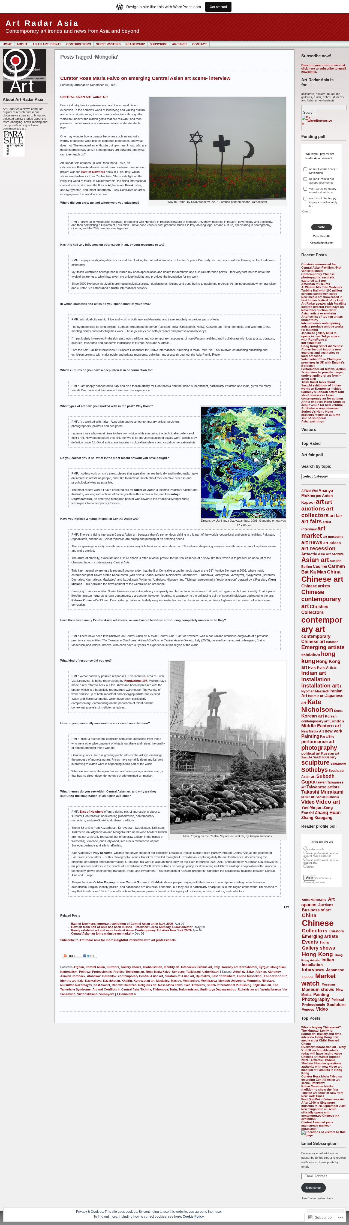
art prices (332, 543)
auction (335, 561)
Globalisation (152, 967)
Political (338, 1000)
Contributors (78, 44)
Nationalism (68, 971)
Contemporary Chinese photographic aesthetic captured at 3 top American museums (318, 279)
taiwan (321, 782)
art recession (318, 548)
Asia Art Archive (331, 554)
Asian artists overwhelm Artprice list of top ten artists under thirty (322, 317)
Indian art (313, 673)
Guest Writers (108, 44)
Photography (316, 999)
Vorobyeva (106, 994)
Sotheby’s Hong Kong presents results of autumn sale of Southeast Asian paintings (320, 416)
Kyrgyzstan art (144, 980)
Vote (321, 227)
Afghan (78, 967)
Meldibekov (191, 980)
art (320, 501)
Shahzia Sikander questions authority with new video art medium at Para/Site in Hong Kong (321, 1068)
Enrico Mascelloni (249, 976)
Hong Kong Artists (322, 667)
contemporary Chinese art (315, 639)
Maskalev (162, 980)
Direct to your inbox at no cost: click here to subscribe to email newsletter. (323, 68)
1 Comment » (126, 994)
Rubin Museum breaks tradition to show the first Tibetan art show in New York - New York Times (323, 1091)
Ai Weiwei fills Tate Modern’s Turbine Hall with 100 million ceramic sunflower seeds (321, 290)
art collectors (317, 511)
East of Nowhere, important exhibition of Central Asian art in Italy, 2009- (123, 923)
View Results (321, 236)
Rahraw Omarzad (124, 985)
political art (310, 753)
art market (313, 532)
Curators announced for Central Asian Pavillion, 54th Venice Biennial (321, 267)
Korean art (312, 716)
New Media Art (312, 731)
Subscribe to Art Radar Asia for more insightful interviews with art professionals (118, 940)
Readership (135, 44)
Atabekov (94, 976)
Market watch (318, 979)
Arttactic (309, 554)
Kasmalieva (93, 980)
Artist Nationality (314, 899)
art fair (336, 516)
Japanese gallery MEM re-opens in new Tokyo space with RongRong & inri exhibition (320, 337)
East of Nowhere (93, 171)
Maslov (176, 980)
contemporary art (321, 624)
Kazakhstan (111, 980)
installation (315, 679)
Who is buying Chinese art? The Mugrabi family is (321, 1029)
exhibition (310, 654)
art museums (333, 537)
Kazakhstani (248, 967)
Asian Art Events (46, 44)
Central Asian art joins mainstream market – (102, 933)
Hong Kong (317, 954)
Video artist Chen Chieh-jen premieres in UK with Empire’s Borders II (323, 362)
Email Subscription (319, 1143)
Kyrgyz (264, 967)
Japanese (335, 970)
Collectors (312, 612)
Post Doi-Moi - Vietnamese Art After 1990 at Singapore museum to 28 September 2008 (323, 1102)
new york (333, 731)
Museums (329, 984)
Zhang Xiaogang (316, 817)
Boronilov (109, 976)
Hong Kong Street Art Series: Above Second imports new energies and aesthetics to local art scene (322, 351)
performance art (317, 741)
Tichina (145, 989)
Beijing (306, 566)
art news (312, 542)
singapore (338, 763)
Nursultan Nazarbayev (76, 985)
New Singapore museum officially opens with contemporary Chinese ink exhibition (320, 1114)
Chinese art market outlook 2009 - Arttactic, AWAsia (320, 1058)
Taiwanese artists (322, 787)
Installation (312, 964)
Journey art (229, 967)
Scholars (178, 971)
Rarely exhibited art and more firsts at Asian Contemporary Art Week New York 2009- (131, 930)
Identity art (171, 967)
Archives (179, 44)
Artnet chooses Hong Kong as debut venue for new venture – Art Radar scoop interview (323, 405)
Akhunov (274, 971)
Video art (327, 801)
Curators (336, 931)
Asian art (315, 559)
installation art (320, 686)
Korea (338, 710)
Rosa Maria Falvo (158, 971)
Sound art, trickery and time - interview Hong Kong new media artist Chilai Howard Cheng (322, 1038)
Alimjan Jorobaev (72, 976)
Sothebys (314, 769)
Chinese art (322, 579)
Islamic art (316, 696)
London (336, 721)
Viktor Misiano (87, 994)
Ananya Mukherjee (317, 493)
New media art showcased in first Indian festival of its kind (322, 298)
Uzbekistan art (248, 989)
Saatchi (306, 757)
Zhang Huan (328, 812)
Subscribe (158, 44)
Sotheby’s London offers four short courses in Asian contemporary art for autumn (322, 395)
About (22, 44)
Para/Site (327, 736)
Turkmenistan (188, 989)
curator (332, 642)
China (334, 572)
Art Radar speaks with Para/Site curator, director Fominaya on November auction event (323, 307)
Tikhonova (160, 989)
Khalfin (127, 980)
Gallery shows (318, 948)
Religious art (135, 971)
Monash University (231, 980)
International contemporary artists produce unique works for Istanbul (322, 326)
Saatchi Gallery (324, 757)
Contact (199, 44)
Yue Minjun (312, 807)
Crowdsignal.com (321, 242)
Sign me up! (313, 1187)
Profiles (118, 971)
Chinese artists (315, 586)
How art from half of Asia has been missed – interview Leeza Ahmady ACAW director (131, 927)
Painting (310, 736)
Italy (217, 967)
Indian (327, 959)
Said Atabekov (194, 985)
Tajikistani (193, 971)
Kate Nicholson (317, 705)
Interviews (313, 969)
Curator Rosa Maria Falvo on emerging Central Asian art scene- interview (321, 1080)
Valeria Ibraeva (270, 989)
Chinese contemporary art (321, 599)
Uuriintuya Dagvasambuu (218, 989)
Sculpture (336, 1004)
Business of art (316, 910)
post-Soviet (102, 985)
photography (319, 747)
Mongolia (253, 980)
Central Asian (95, 967)
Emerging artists (323, 647)
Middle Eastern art (321, 725)
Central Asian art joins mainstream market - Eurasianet (317, 1125)
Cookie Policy (193, 1216)
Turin (173, 989)
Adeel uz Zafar (243, 971)
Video (308, 802)
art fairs (311, 521)
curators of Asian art (179, 976)
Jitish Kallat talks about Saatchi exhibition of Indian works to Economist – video (321, 385)
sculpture (315, 762)
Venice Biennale (327, 796)
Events (310, 942)
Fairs (324, 942)
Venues (308, 1009)
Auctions (325, 905)
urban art (308, 796)
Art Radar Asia (42, 23)
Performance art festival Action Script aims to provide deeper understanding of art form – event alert (323, 373)
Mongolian (278, 967)
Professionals (313, 1005)
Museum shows (318, 989)
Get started (218, 7)
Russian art (330, 753)
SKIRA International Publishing (229, 985)
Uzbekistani (210, 971)
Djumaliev (203, 976)
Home (7, 44)
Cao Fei (320, 566)
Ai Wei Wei (309, 491)
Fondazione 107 (135, 680)
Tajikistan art (262, 985)
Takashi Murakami (322, 792)
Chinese (318, 922)
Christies (319, 606)
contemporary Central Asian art (140, 976)
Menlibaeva (209, 980)
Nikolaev (268, 980)
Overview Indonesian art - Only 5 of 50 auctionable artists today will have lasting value (323, 1050)
